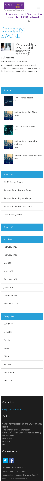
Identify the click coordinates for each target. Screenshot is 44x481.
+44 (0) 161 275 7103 (11, 409)
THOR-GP (8, 380)
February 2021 (10, 279)
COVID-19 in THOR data (24, 126)
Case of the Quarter (13, 214)
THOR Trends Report (23, 97)
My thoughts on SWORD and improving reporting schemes (19, 50)
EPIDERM (8, 332)
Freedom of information (11, 475)
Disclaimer (6, 467)
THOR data (9, 372)
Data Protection (18, 467)
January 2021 (10, 287)
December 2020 (11, 295)
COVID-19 (8, 323)
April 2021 (8, 271)
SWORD (24, 61)
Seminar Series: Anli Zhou (25, 112)
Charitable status (29, 475)
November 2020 (11, 303)
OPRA (6, 356)
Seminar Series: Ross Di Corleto (18, 206)
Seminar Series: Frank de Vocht (27, 155)
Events (7, 340)
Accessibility (21, 471)
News (6, 348)
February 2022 (10, 255)
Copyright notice (8, 471)
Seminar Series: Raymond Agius (18, 198)
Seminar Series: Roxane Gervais (18, 190)
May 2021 (8, 263)
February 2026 (10, 246)
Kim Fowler (7, 61)
